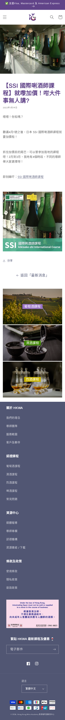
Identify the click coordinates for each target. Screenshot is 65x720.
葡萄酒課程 (32, 306)
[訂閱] (54, 649)
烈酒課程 (32, 379)
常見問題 (12, 499)
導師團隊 (12, 426)
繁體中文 (31, 688)
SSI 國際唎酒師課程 (31, 177)
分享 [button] (10, 260)
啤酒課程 (12, 490)
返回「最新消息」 (35, 275)
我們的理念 (13, 417)
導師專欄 (12, 531)
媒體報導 (12, 522)
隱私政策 (12, 579)
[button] (5, 17)
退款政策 (12, 587)
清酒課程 (32, 343)
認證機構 (12, 539)
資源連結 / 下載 (15, 547)
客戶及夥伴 (13, 442)
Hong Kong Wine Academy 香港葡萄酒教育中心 (35, 714)
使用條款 (12, 571)
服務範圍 (12, 434)
